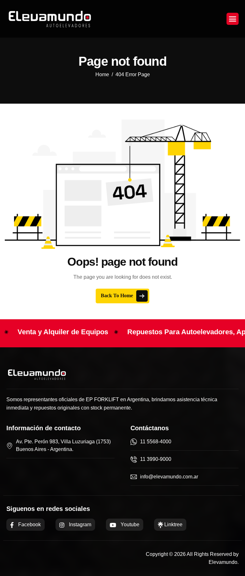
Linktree (172, 524)
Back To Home (117, 295)
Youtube (129, 524)
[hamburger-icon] (232, 19)
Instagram (79, 524)
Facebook (29, 524)
